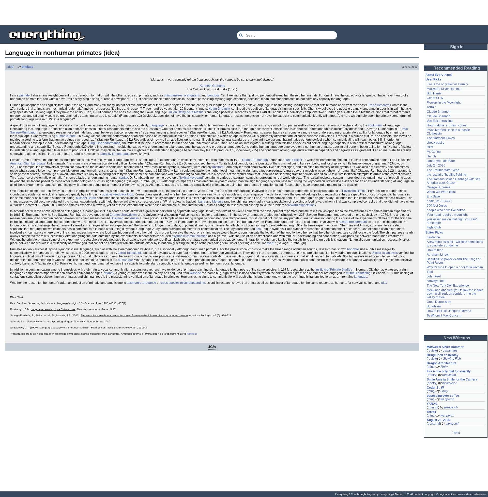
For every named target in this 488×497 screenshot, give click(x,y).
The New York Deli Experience (448, 285)
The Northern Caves (441, 138)
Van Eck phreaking (440, 121)
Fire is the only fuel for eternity (447, 84)
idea (10, 67)
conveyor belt (436, 281)
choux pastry (435, 142)
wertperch (447, 399)
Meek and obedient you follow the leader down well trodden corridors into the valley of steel (455, 293)
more (456, 432)
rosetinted (449, 375)
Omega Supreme (438, 187)
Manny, (110, 273)
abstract (217, 167)
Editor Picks (434, 232)
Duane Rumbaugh (255, 160)
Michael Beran (86, 198)
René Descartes (380, 105)
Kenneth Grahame (212, 86)
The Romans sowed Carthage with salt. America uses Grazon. (454, 181)
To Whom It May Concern (444, 315)
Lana (201, 201)
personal (434, 423)
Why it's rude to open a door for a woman (455, 267)
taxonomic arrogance (141, 283)
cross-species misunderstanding (182, 283)
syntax (123, 177)
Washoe (195, 273)
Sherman (117, 218)
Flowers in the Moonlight (444, 102)
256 (258, 229)
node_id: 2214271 (439, 201)
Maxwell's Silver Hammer (444, 89)
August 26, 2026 (438, 420)
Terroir (431, 107)
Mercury (217, 201)
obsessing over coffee (443, 395)
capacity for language (115, 154)
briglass (27, 67)
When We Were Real (441, 192)
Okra (430, 147)
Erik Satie (433, 196)
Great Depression (439, 302)
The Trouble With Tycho (443, 170)
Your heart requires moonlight (447, 215)
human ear (125, 260)
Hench (431, 156)
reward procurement (353, 222)
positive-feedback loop (117, 194)
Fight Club (434, 227)
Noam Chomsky (219, 108)
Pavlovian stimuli (353, 191)
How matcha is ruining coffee (447, 125)
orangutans (192, 95)
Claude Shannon (438, 111)
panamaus (450, 350)
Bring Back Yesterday (443, 355)
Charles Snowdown (123, 215)
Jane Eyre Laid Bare (441, 161)
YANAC (432, 404)
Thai (430, 272)
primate (24, 95)
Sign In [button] (457, 47)
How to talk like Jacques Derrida (449, 311)
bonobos (213, 95)
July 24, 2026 (436, 165)
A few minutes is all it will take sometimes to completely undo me (455, 243)
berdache (433, 237)
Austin (134, 218)
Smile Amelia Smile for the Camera (452, 379)
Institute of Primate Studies (333, 269)
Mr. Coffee (434, 152)
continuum (375, 125)
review (432, 350)
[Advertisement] (244, 12)
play (384, 283)
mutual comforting (358, 273)
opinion (433, 407)
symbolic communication (190, 236)
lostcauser (449, 383)
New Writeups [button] (457, 338)
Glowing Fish (452, 358)
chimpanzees (173, 95)
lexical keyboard (191, 177)
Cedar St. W (435, 98)
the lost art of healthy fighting (446, 174)
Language (157, 125)
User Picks (433, 79)
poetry (432, 375)
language (360, 276)
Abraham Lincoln (438, 254)
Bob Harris (434, 93)
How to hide (435, 250)
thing (431, 367)
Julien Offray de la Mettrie (186, 112)
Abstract (192, 333)
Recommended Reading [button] (456, 68)
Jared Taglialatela (130, 253)
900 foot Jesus (437, 205)
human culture (66, 136)
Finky (444, 367)
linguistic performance (105, 143)
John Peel (434, 276)
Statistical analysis (385, 253)
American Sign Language (27, 163)
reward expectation (301, 205)
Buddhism (434, 306)
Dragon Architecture (441, 363)
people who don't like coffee (446, 210)
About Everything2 (438, 75)
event (270, 243)
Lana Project (293, 160)
